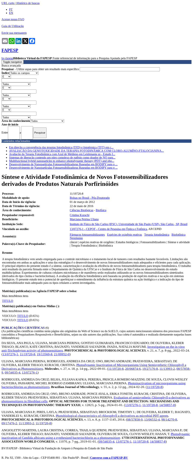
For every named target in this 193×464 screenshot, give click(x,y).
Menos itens (21, 296)
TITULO (7, 300)
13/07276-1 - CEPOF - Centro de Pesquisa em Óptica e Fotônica (108, 229)
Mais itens (8, 296)
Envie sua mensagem (14, 32)
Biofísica (101, 210)
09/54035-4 (12, 372)
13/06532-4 (152, 419)
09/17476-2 (9, 423)
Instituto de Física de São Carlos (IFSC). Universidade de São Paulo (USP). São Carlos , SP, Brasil (128, 224)
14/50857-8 (167, 405)
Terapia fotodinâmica (156, 234)
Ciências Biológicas (81, 210)
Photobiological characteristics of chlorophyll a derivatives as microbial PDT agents (112, 416)
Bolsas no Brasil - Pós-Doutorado (90, 197)
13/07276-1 (10, 354)
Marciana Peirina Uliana (84, 219)
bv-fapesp (7, 58)
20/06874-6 (133, 369)
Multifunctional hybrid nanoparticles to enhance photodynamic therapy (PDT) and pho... (61, 161)
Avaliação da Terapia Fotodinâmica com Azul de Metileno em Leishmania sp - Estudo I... (62, 154)
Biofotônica (178, 234)
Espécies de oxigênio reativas (124, 234)
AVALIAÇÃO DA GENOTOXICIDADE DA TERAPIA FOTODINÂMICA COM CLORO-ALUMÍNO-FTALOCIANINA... (86, 150)
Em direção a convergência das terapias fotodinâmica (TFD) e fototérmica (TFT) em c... (61, 147)
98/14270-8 (169, 419)
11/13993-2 (167, 369)
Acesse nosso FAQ (13, 19)
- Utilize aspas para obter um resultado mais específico (41, 69)
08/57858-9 (135, 419)
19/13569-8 (44, 354)
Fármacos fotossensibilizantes (87, 234)
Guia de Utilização (13, 26)
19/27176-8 (150, 369)
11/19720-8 (27, 354)
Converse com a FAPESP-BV (109, 457)
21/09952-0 (62, 354)
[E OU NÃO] (6, 76)
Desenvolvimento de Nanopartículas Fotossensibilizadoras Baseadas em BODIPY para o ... (63, 164)
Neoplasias (76, 238)
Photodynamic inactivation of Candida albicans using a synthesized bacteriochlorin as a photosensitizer (96, 436)
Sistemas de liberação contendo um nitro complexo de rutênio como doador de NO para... (62, 157)
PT (11, 9)
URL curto (8, 3)
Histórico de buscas (28, 3)
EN (11, 12)
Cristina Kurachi (79, 215)
